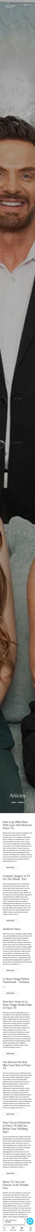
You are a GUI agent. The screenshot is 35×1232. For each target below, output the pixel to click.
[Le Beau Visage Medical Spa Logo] (10, 5)
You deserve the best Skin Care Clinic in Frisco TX (17, 1065)
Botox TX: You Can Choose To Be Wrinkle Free (16, 1185)
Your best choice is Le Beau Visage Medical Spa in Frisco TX (17, 1005)
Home (13, 802)
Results (22, 1230)
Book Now (13, 1230)
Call (4, 1230)
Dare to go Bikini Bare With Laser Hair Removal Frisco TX (17, 825)
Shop (30, 1230)
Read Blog (10, 867)
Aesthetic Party (12, 929)
